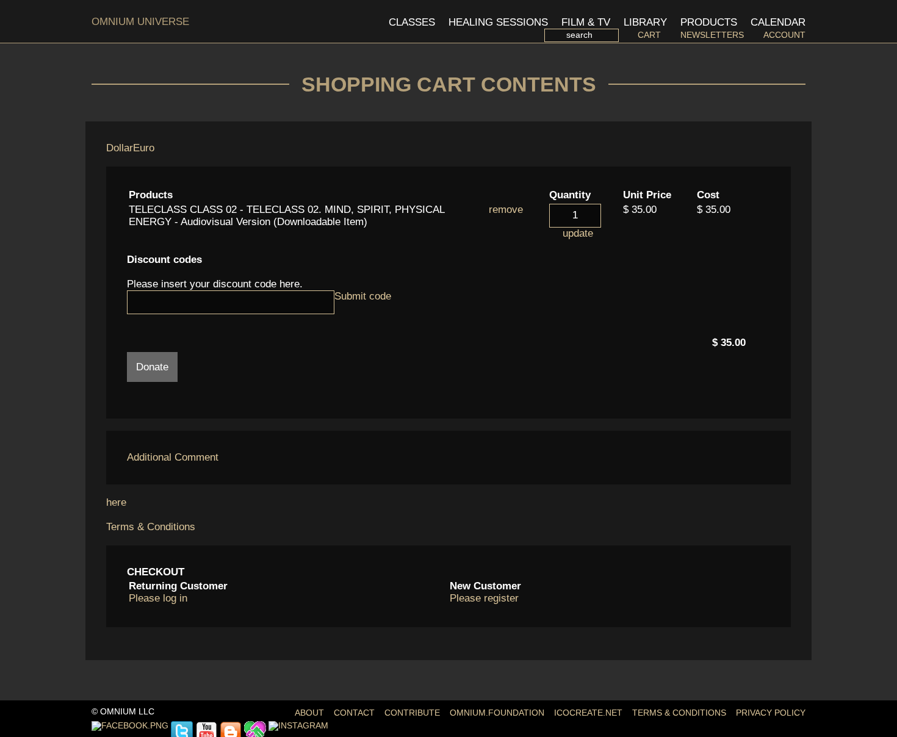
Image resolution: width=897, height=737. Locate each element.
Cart (649, 35)
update (578, 233)
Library (645, 22)
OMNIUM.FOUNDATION (497, 712)
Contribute (412, 712)
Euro (143, 148)
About (309, 712)
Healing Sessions (498, 22)
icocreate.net (588, 712)
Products (708, 22)
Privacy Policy (770, 712)
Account (784, 35)
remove (506, 209)
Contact (354, 712)
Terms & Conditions (150, 527)
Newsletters (712, 35)
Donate (152, 367)
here (116, 502)
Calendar (778, 22)
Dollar (119, 148)
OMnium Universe (140, 21)
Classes (412, 22)
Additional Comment (172, 457)
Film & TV (585, 22)
